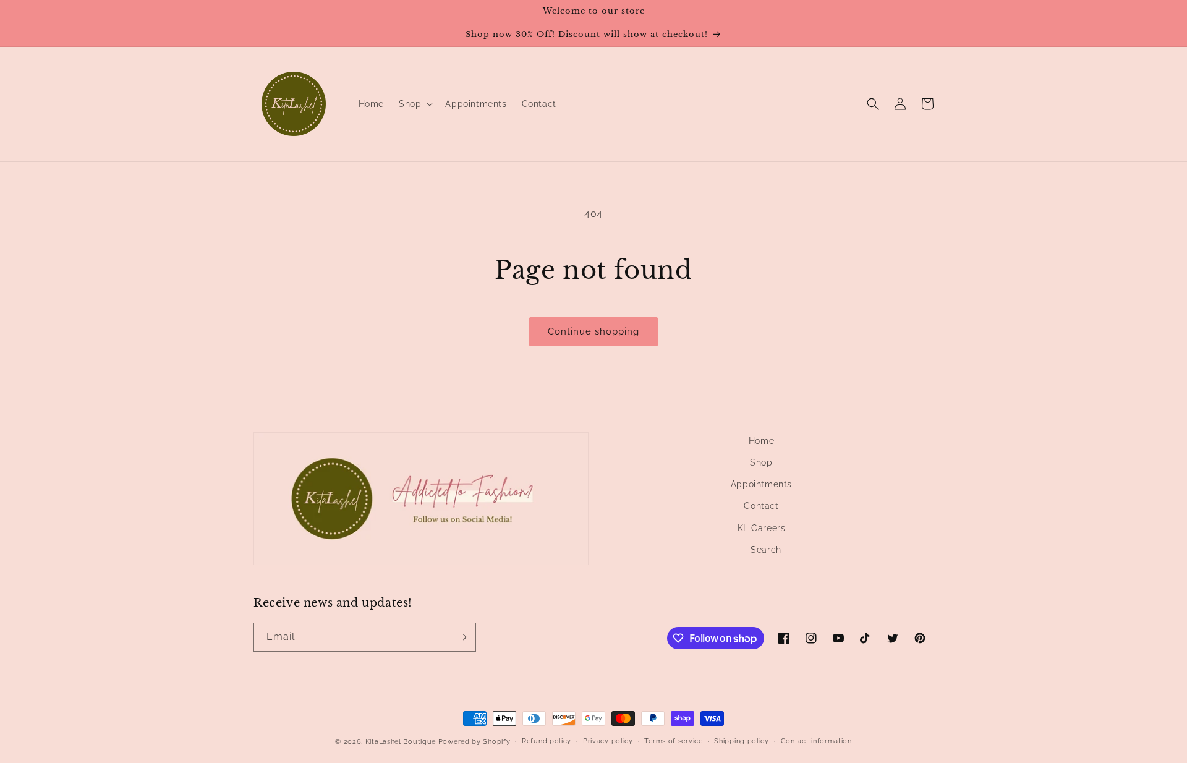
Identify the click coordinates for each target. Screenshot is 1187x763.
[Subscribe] (461, 637)
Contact (761, 506)
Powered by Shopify (474, 742)
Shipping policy (741, 741)
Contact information (816, 741)
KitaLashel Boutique (400, 742)
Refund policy (546, 741)
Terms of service (673, 741)
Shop (761, 462)
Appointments (761, 484)
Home (761, 441)
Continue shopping (593, 331)
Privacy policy (608, 741)
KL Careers (762, 528)
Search (766, 550)
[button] (414, 104)
